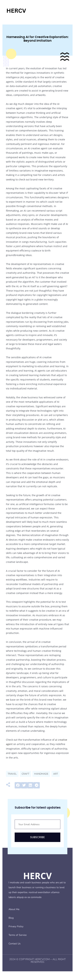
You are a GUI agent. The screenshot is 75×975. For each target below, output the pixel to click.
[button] (18, 785)
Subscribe (37, 837)
